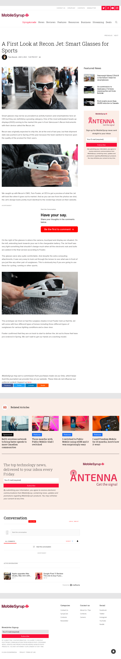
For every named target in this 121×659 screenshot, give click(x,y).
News (41, 22)
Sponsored (7, 434)
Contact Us (61, 8)
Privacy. (23, 652)
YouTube (103, 621)
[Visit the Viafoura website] (75, 585)
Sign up (76, 521)
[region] (42, 551)
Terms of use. (31, 652)
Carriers (7, 35)
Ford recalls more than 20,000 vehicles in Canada (108, 102)
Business (86, 22)
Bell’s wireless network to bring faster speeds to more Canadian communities (14, 443)
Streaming (98, 22)
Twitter (19, 385)
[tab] (10, 541)
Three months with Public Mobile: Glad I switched (43, 442)
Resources (73, 22)
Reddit (43, 385)
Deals (109, 22)
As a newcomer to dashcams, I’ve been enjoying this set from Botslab (106, 89)
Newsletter (91, 8)
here (29, 382)
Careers (83, 617)
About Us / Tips (85, 610)
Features (61, 22)
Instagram (103, 617)
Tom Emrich (12, 57)
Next (116, 35)
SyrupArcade (29, 22)
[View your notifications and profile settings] (77, 541)
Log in (71, 521)
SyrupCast (71, 8)
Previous (108, 35)
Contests (81, 8)
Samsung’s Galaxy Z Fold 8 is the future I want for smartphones (108, 77)
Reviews (50, 22)
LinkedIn (31, 385)
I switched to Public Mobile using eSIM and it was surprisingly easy (75, 442)
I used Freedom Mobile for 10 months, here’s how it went (106, 442)
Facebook (7, 385)
